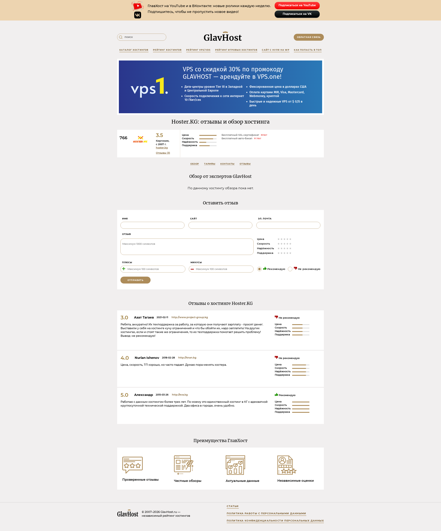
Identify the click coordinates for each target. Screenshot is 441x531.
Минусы (196, 262)
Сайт (193, 218)
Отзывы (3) (163, 152)
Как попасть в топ (307, 50)
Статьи (233, 506)
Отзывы (245, 164)
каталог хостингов (133, 50)
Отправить (135, 280)
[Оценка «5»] (290, 239)
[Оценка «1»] (279, 239)
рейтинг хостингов (167, 50)
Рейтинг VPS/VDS (198, 50)
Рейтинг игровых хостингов (236, 50)
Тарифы (209, 164)
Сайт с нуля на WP (275, 50)
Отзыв (126, 234)
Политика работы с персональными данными (266, 513)
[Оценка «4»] (287, 239)
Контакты (227, 164)
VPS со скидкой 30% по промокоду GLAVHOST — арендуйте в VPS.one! (233, 72)
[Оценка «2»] (281, 239)
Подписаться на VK (297, 14)
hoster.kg (162, 147)
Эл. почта (264, 218)
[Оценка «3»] (284, 239)
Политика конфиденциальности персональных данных (275, 520)
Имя (125, 218)
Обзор (194, 164)
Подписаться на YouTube (297, 5)
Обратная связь (309, 37)
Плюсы (127, 262)
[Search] (120, 37)
